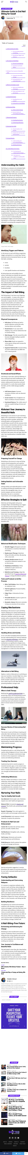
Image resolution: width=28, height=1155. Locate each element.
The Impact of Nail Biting (12, 60)
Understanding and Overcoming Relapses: (18, 141)
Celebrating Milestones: (18, 122)
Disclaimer (16, 1143)
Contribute (22, 1142)
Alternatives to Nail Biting (19, 103)
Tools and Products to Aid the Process (18, 92)
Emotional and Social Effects (17, 66)
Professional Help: (11, 107)
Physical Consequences (18, 63)
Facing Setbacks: (11, 138)
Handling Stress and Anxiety (17, 100)
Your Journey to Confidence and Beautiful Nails (19, 157)
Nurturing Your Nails (11, 126)
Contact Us (16, 1142)
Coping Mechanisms (11, 96)
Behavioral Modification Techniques (18, 88)
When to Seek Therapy (18, 109)
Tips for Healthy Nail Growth (17, 129)
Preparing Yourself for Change (17, 76)
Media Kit (15, 1145)
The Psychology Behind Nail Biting (18, 52)
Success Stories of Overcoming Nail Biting (18, 113)
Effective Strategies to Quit (13, 84)
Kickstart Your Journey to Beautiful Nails (15, 71)
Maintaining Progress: (12, 117)
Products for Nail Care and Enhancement (18, 133)
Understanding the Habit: (12, 48)
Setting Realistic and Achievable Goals (17, 80)
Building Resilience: (17, 144)
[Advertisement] (14, 1045)
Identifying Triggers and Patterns (18, 56)
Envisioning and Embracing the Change (19, 152)
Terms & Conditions (8, 1143)
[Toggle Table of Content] (23, 45)
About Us (5, 1142)
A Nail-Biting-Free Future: (13, 148)
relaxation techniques (12, 639)
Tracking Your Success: (18, 120)
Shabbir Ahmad (10, 18)
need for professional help (15, 693)
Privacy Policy (22, 1143)
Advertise (10, 1142)
